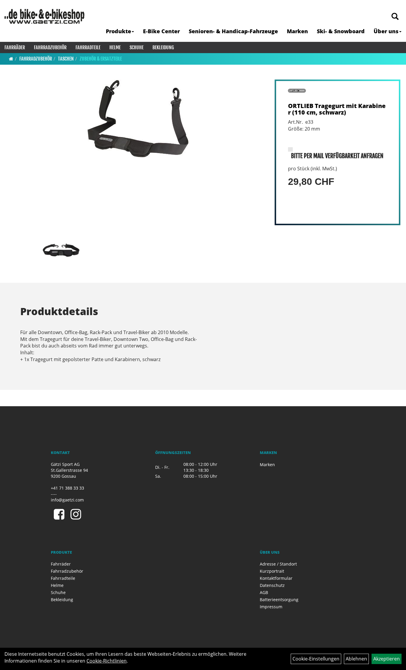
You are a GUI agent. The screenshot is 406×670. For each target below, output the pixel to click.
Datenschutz (272, 585)
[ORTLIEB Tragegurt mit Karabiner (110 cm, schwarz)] (136, 118)
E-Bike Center (161, 31)
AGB (264, 592)
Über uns (386, 31)
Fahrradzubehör (50, 47)
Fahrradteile (87, 47)
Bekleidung (163, 47)
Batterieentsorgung (279, 599)
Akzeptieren (386, 658)
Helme (115, 47)
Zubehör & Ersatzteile (101, 59)
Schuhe (137, 47)
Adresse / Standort (278, 564)
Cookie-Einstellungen (315, 658)
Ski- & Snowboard (341, 31)
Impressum (271, 606)
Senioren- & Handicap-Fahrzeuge (233, 31)
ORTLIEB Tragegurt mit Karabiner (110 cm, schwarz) (336, 109)
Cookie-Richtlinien (106, 661)
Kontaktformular (276, 578)
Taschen (66, 59)
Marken (297, 31)
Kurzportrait (272, 571)
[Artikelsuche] (395, 17)
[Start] (11, 59)
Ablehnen (356, 658)
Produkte (118, 31)
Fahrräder (14, 47)
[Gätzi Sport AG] (44, 16)
